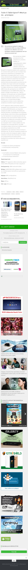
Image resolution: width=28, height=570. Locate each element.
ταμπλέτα (18, 193)
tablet (14, 191)
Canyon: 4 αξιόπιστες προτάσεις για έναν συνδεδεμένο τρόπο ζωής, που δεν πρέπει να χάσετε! (14, 373)
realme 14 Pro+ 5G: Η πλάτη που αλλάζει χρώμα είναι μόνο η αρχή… (12, 354)
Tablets (3, 8)
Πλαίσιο (13, 193)
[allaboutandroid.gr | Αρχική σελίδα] (3, 2)
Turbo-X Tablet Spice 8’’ (6, 193)
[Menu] (26, 2)
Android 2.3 (9, 191)
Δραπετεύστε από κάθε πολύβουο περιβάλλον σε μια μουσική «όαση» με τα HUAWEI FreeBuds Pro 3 (12, 393)
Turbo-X (21, 191)
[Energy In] (12, 533)
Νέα (8, 8)
